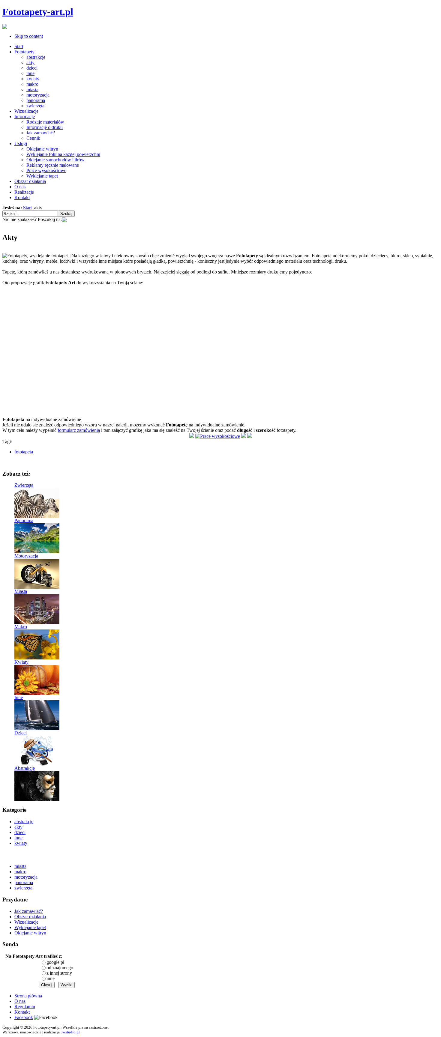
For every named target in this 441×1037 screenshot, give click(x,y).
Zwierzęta (23, 485)
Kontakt (22, 1012)
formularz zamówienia (79, 430)
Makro (20, 626)
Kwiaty (21, 662)
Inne (18, 697)
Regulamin (24, 1006)
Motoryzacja (26, 555)
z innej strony (59, 973)
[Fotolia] (64, 219)
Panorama (23, 520)
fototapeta (23, 451)
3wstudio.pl (70, 1032)
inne (50, 978)
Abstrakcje (24, 768)
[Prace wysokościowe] (217, 436)
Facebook (23, 1017)
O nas (20, 1001)
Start (27, 207)
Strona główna (28, 995)
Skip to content (28, 36)
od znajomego (59, 967)
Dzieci (20, 732)
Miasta (20, 591)
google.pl (55, 962)
